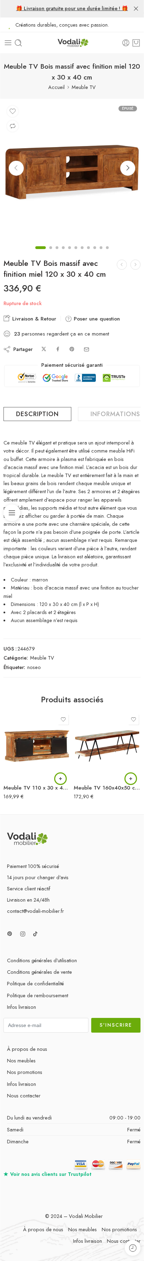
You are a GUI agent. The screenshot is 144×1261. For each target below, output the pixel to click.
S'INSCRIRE (116, 1024)
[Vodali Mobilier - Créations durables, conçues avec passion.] (71, 43)
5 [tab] (69, 253)
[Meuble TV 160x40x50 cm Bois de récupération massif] (107, 745)
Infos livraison (21, 1007)
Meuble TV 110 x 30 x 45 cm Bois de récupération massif (36, 788)
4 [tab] (63, 253)
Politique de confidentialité (35, 983)
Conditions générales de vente (39, 972)
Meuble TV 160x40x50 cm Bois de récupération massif (107, 788)
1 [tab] (40, 253)
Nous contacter (24, 1095)
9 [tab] (94, 253)
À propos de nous (27, 1049)
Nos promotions (24, 1072)
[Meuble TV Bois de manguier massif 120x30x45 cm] (122, 265)
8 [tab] (88, 253)
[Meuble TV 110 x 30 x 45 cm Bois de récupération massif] (36, 745)
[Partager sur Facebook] (57, 349)
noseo (34, 667)
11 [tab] (107, 253)
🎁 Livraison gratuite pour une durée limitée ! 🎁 (72, 8)
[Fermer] (136, 8)
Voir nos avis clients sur (47, 1174)
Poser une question (96, 319)
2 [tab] (50, 253)
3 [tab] (57, 253)
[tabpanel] (72, 172)
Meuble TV (84, 87)
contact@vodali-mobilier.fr (35, 911)
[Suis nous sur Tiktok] (35, 933)
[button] (60, 778)
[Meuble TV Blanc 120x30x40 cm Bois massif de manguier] (135, 265)
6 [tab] (75, 253)
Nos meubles (21, 1060)
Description (37, 414)
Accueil (56, 87)
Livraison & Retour (33, 319)
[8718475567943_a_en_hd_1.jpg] (72, 171)
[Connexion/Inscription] (126, 43)
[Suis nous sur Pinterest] (10, 934)
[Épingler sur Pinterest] (72, 349)
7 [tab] (82, 253)
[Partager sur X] (43, 349)
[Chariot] (136, 43)
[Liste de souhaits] (12, 111)
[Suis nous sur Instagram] (23, 934)
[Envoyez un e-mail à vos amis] (86, 349)
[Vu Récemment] (133, 1248)
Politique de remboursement (37, 995)
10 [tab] (101, 253)
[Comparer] (12, 126)
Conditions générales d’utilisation (42, 960)
